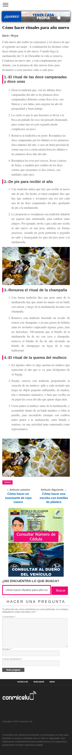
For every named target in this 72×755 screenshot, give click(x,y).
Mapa (52, 682)
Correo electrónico (12, 659)
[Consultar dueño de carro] (36, 575)
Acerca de (22, 682)
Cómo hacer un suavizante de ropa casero (18, 498)
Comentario (9, 616)
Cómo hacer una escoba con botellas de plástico (54, 498)
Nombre (7, 649)
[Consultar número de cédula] (36, 541)
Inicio (5, 35)
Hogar (14, 35)
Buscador (39, 682)
